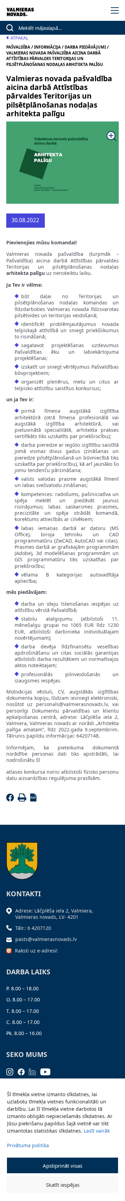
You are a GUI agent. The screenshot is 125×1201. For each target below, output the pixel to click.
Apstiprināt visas (62, 1165)
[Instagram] (12, 1071)
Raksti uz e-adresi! (36, 950)
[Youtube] (47, 1071)
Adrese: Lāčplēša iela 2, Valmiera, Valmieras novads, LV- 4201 (54, 913)
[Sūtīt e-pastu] (10, 939)
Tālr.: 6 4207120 (33, 928)
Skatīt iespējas (63, 1184)
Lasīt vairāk (97, 1130)
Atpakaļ (19, 38)
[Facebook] (11, 799)
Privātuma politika (28, 1145)
